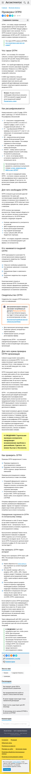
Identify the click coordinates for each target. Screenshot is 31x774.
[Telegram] (5, 16)
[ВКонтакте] (3, 16)
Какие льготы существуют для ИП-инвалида (14, 705)
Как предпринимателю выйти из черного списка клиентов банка (13, 693)
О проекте (5, 740)
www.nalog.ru (22, 563)
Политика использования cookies (12, 757)
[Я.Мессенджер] (12, 16)
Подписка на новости (8, 746)
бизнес (6, 673)
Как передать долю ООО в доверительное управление (12, 687)
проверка (7, 676)
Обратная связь (7, 743)
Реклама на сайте (7, 749)
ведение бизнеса (17, 673)
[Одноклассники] (8, 16)
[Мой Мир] (10, 16)
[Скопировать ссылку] (15, 16)
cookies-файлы (16, 762)
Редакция (14, 740)
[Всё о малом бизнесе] (14, 2)
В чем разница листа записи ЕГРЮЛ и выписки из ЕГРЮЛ (15, 712)
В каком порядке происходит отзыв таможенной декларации (14, 699)
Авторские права (21, 749)
